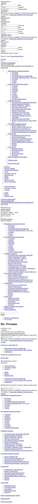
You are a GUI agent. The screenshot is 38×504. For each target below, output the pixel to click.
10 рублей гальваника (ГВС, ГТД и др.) (24, 77)
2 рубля (14, 81)
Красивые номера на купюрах (21, 140)
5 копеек (14, 87)
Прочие (14, 145)
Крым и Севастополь (18, 110)
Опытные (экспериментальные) (22, 139)
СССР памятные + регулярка (21, 114)
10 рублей (15, 97)
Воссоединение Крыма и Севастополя (24, 132)
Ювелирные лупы (17, 153)
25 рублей (15, 74)
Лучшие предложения (11, 170)
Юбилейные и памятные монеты (18, 71)
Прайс (6, 176)
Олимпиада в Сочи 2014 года (21, 129)
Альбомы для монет (14, 101)
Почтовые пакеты (17, 150)
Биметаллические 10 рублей (21, 104)
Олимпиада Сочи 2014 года (20, 112)
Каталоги (15, 155)
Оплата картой (9, 180)
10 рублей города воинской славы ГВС (24, 102)
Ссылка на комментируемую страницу (13, 333)
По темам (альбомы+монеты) (17, 124)
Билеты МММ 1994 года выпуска (22, 142)
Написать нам (8, 175)
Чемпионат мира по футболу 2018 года (24, 130)
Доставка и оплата (10, 173)
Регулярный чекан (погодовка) (21, 109)
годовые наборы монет (19, 99)
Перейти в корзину (7, 219)
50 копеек (15, 91)
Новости (7, 167)
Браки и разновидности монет (17, 157)
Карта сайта (4, 358)
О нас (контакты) (9, 186)
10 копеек (15, 89)
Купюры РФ (12, 134)
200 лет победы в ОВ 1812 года (22, 127)
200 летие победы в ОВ (19, 107)
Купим (6, 178)
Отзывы (7, 190)
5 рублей (14, 79)
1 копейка (15, 86)
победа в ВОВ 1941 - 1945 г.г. (21, 105)
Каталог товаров (9, 168)
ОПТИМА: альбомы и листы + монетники (21, 268)
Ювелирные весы (17, 148)
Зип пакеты (15, 152)
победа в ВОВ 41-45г (18, 125)
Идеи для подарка (13, 163)
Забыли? (3, 46)
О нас (6, 172)
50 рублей (15, 72)
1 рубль (14, 82)
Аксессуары (12, 147)
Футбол (14, 143)
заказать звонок (6, 209)
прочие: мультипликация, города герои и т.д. (22, 271)
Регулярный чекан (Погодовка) (18, 84)
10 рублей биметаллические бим (22, 76)
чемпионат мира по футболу (21, 119)
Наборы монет (12, 160)
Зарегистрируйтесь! (17, 56)
